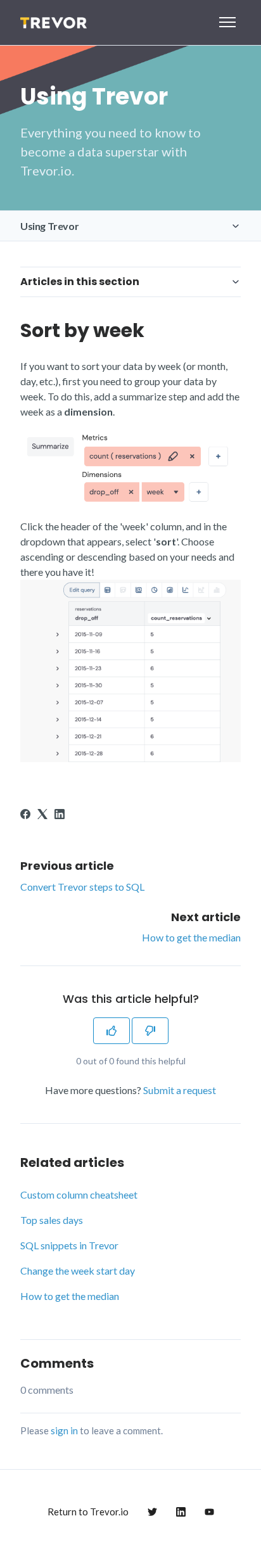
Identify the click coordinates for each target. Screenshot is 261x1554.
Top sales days (51, 1220)
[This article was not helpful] (150, 1030)
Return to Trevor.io (88, 1511)
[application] (257, 1551)
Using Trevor (49, 226)
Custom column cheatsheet (78, 1194)
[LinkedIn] (59, 815)
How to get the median (191, 937)
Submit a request (179, 1090)
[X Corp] (42, 815)
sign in (64, 1430)
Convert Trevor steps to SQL (82, 887)
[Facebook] (25, 815)
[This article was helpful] (111, 1030)
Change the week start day (77, 1270)
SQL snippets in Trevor (69, 1245)
